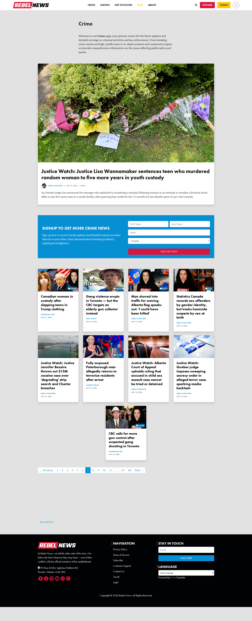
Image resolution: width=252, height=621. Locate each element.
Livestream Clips (48, 314)
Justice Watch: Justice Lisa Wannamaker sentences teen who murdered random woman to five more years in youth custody (125, 174)
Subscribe (118, 560)
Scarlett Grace (92, 385)
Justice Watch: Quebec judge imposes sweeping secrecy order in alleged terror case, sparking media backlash (191, 375)
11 (110, 470)
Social (116, 577)
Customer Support (122, 566)
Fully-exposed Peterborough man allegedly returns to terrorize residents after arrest (101, 371)
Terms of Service (121, 555)
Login (115, 582)
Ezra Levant (91, 318)
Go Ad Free (47, 522)
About (152, 5)
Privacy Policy (120, 549)
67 (123, 470)
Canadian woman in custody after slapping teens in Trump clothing (57, 302)
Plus (140, 5)
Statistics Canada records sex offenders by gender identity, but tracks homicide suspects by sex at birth (193, 307)
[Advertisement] (126, 499)
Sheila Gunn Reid (55, 186)
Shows (105, 5)
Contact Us (118, 571)
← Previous (46, 470)
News (91, 5)
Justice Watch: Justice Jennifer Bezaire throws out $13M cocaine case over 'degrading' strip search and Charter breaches (57, 375)
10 (104, 470)
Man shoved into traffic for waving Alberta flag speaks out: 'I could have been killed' (146, 304)
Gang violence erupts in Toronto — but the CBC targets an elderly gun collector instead (102, 304)
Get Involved (123, 5)
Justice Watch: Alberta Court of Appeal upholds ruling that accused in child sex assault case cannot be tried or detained (148, 373)
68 (129, 470)
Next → (139, 470)
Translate (180, 577)
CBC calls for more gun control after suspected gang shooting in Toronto (124, 439)
